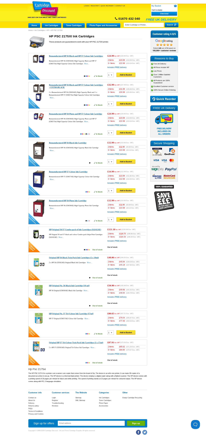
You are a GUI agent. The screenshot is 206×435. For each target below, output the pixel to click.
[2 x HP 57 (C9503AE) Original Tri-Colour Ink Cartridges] (39, 351)
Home (34, 25)
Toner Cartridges (74, 25)
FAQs (30, 408)
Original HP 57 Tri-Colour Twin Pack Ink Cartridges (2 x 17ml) (76, 342)
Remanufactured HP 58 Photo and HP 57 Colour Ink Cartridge (75, 114)
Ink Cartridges (51, 25)
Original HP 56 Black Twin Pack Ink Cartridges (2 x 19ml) (74, 257)
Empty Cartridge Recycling (132, 398)
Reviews (55, 406)
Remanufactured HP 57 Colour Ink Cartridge (68, 172)
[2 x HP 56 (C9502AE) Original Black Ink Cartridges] (39, 268)
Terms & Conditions (35, 411)
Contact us (32, 398)
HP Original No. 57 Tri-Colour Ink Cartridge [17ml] (71, 314)
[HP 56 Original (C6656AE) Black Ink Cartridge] (39, 296)
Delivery (31, 403)
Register (95, 6)
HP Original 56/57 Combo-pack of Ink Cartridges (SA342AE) (75, 229)
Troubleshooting (58, 403)
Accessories (103, 406)
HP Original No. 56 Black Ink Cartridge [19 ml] (69, 285)
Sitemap (78, 398)
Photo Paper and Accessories (103, 25)
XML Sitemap (80, 400)
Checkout (164, 14)
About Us (31, 400)
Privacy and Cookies (36, 414)
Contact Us (120, 6)
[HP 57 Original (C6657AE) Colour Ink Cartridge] (39, 324)
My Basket (156, 6)
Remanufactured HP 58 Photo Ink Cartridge (67, 200)
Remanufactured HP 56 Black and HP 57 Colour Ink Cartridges (76, 56)
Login (86, 6)
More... (86, 63)
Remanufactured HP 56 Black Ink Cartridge (67, 143)
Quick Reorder (107, 6)
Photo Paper (103, 403)
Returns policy (33, 406)
